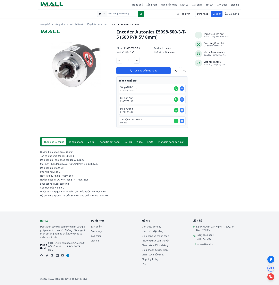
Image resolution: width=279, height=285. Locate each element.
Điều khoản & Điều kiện (155, 250)
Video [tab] (139, 142)
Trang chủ (137, 4)
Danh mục (96, 231)
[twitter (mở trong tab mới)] (46, 255)
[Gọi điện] (176, 88)
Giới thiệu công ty (151, 226)
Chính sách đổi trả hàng (155, 245)
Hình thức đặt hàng (152, 231)
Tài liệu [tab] (128, 142)
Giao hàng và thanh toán (155, 236)
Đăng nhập (202, 13)
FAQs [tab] (150, 142)
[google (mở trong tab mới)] (52, 255)
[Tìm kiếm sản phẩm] (102, 14)
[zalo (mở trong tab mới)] (67, 255)
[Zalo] (270, 268)
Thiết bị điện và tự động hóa (82, 24)
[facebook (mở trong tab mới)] (41, 255)
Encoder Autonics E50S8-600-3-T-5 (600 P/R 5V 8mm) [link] (126, 24)
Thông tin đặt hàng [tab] (109, 142)
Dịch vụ (184, 4)
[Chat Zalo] (182, 88)
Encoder (103, 24)
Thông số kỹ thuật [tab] (54, 142)
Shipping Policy (150, 259)
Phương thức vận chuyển (155, 240)
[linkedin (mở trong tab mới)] (57, 255)
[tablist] (114, 142)
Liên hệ (235, 4)
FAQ (144, 263)
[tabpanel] (114, 174)
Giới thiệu (222, 4)
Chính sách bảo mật (153, 254)
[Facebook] (270, 259)
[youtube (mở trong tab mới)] (62, 255)
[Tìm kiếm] (141, 14)
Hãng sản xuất (169, 4)
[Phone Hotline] (270, 276)
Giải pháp (197, 4)
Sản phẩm (152, 4)
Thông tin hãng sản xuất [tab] (171, 142)
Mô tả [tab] (90, 142)
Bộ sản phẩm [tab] (75, 142)
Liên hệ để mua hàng (145, 70)
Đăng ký (217, 13)
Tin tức (209, 4)
